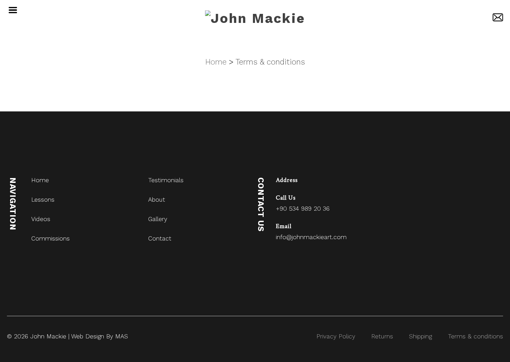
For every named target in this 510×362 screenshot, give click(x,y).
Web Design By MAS (99, 336)
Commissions (50, 238)
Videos (40, 219)
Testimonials (166, 180)
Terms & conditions (270, 61)
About (156, 199)
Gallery (157, 219)
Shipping (420, 336)
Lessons (42, 199)
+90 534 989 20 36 (303, 208)
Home (40, 180)
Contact (159, 238)
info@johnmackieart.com (311, 237)
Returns (382, 336)
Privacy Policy (335, 336)
